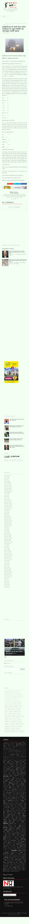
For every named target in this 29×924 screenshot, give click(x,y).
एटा (21, 769)
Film (6, 751)
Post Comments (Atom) (14, 245)
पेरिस (8, 808)
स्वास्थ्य (16, 864)
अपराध (8, 761)
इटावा (14, 708)
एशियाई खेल (12, 770)
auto (23, 746)
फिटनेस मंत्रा (15, 810)
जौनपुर (7, 791)
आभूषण (4, 766)
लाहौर (25, 840)
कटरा (6, 713)
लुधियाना (10, 841)
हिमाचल (20, 868)
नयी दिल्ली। (17, 800)
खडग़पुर (9, 781)
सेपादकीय (24, 858)
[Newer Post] (5, 242)
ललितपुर (17, 839)
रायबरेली (14, 835)
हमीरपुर (11, 867)
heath (6, 752)
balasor (15, 747)
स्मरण (8, 864)
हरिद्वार (14, 867)
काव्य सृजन (6, 776)
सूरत (20, 858)
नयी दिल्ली (7, 731)
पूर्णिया (22, 807)
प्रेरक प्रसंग (7, 809)
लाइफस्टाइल (13, 840)
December (6, 486)
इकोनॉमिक (20, 766)
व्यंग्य (21, 845)
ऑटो (19, 711)
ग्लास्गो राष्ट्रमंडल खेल (6, 785)
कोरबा (22, 716)
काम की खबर (14, 774)
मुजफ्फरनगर (5, 827)
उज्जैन (6, 711)
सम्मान (19, 854)
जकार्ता (18, 788)
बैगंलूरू (17, 818)
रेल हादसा (15, 836)
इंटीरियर (6, 767)
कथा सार (13, 771)
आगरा (21, 706)
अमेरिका (4, 762)
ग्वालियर (13, 785)
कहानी (18, 772)
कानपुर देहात (7, 716)
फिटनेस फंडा (9, 810)
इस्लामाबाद (18, 708)
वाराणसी (22, 841)
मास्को (11, 826)
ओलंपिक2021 (5, 771)
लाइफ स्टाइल (23, 839)
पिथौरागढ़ (20, 805)
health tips (23, 751)
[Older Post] (24, 242)
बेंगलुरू (25, 817)
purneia (22, 757)
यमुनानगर (17, 831)
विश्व (11, 845)
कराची (10, 713)
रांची (9, 834)
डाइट (14, 793)
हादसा (8, 868)
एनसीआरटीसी (6, 770)
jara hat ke (23, 752)
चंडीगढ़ (17, 723)
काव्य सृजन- (22, 776)
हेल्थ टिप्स (5, 869)
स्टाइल (4, 864)
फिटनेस (4, 810)
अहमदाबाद (16, 706)
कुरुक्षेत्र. (23, 778)
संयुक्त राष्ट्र (24, 854)
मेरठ (6, 830)
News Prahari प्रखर (15, 913)
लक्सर (24, 836)
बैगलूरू (13, 818)
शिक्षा (25, 846)
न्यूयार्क (13, 803)
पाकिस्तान (7, 805)
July (5, 476)
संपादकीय (14, 850)
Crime (22, 748)
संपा (8, 850)
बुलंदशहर (24, 815)
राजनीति (13, 834)
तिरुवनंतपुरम (22, 794)
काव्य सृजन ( (15, 776)
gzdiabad (15, 696)
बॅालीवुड (17, 817)
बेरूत (9, 818)
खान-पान (13, 781)
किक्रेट (13, 778)
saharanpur (8, 703)
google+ (11, 183)
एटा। (25, 769)
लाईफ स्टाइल (20, 840)
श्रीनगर (18, 848)
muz (18, 698)
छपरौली (10, 788)
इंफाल (10, 708)
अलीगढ (6, 706)
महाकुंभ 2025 (21, 825)
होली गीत (16, 871)
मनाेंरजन (13, 822)
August (6, 475)
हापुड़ (16, 868)
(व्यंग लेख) (13, 743)
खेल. (6, 783)
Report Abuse (8, 875)
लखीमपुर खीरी (16, 837)
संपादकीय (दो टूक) (14, 852)
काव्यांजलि (4, 778)
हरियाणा (19, 867)
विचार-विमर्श (8, 844)
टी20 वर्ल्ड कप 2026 (20, 791)
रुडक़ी (9, 836)
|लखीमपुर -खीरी (14, 746)
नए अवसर (16, 799)
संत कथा (10, 849)
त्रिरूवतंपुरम (21, 795)
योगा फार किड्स (23, 832)
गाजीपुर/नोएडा (14, 721)
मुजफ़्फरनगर (13, 827)
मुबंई (6, 829)
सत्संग (5, 850)
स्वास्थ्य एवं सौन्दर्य (22, 864)
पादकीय (12, 805)
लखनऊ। (10, 837)
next (5, 657)
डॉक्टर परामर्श (16, 794)
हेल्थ (23, 868)
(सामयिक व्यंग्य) (10, 745)
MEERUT (17, 691)
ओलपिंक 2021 (22, 770)
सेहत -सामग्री (11, 859)
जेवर (20, 790)
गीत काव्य (4, 784)
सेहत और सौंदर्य (18, 859)
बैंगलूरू (20, 818)
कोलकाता (6, 780)
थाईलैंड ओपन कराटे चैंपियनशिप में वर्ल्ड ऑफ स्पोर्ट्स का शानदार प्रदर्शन (16, 426)
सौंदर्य (14, 863)
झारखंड (11, 791)
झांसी (15, 791)
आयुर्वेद (8, 766)
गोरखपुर (6, 723)
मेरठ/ (16, 830)
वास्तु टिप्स (20, 842)
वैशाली (14, 845)
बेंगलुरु (21, 817)
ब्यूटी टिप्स (15, 819)
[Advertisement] (14, 283)
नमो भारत (21, 799)
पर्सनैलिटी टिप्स (20, 804)
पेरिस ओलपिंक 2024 (13, 808)
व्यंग (17, 845)
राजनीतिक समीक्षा (19, 834)
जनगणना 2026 (23, 788)
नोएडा (17, 731)
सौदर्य (11, 863)
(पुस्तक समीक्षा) (22, 742)
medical (5, 755)
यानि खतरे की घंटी (7, 832)
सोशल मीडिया (7, 863)
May (5, 479)
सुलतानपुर (12, 858)
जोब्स (4, 791)
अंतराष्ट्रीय (10, 760)
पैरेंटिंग (20, 808)
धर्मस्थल (19, 798)
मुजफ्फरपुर (18, 827)
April (5, 481)
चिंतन (14, 786)
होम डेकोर (8, 871)
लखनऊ (4, 837)
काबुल (10, 774)
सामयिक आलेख (13, 857)
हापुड (12, 868)
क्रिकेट (16, 780)
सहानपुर (24, 856)
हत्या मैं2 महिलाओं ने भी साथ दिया (19, 866)
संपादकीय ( (13, 853)
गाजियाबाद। (7, 721)
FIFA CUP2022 (23, 750)
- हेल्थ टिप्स (11, 742)
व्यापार (8, 846)
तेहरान (17, 795)
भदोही (25, 819)
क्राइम (11, 780)
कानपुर (19, 713)
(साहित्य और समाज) (20, 745)
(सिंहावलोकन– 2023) (6, 746)
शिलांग (5, 848)
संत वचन (19, 849)
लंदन (13, 839)
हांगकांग (23, 867)
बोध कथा (9, 819)
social (18, 759)
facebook (24, 183)
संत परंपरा (15, 849)
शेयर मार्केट (9, 848)
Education (5, 750)
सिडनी (4, 858)
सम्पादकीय (11, 854)
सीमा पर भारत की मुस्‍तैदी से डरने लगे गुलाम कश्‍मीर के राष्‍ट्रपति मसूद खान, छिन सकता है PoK (17, 252)
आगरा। (6, 765)
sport (23, 759)
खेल (14, 718)
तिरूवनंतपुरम (7, 728)
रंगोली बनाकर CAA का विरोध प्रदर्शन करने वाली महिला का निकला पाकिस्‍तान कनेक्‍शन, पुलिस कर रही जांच (18, 260)
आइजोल (16, 764)
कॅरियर (4, 779)
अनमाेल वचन (15, 760)
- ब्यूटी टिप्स (5, 742)
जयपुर (13, 790)
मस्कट (16, 825)
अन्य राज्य (14, 703)
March (5, 482)
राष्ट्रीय (4, 836)
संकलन (6, 849)
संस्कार (21, 856)
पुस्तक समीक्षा (7, 807)
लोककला (18, 841)
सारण (19, 857)
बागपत (9, 814)
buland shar (8, 696)
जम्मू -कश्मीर (12, 726)
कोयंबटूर (17, 716)
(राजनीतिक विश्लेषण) (6, 743)
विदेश (18, 844)
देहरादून (13, 728)
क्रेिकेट (20, 780)
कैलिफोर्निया (8, 779)
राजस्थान (24, 834)
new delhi (7, 701)
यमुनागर (13, 831)
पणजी (25, 803)
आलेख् (16, 766)
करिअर (25, 771)
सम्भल (15, 854)
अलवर (13, 762)
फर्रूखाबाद (22, 809)
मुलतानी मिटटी (23, 829)
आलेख (12, 766)
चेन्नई (22, 723)
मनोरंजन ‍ (15, 823)
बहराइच (4, 814)
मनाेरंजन (5, 822)
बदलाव (8, 813)
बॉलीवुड (4, 819)
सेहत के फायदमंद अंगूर (10, 861)
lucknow (7, 698)
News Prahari (6, 32)
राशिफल (22, 835)
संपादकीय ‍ (22, 852)
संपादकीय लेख (5, 853)
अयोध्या (8, 762)
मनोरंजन (5, 823)
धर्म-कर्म (13, 798)
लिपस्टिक (6, 841)
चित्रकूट (18, 786)
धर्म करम (4, 798)
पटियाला (21, 803)
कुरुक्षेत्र (18, 778)
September (7, 490)
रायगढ (10, 835)
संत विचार (24, 849)
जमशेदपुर (6, 789)
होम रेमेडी (12, 871)
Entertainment (13, 750)
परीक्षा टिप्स (6, 804)
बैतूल (24, 818)
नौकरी (9, 803)
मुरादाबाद (18, 829)
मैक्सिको (23, 830)
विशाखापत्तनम (6, 845)
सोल (25, 862)
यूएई (12, 832)
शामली (21, 846)
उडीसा (10, 711)
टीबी (3, 793)
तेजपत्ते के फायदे (11, 795)
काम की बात (20, 774)
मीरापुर (15, 826)
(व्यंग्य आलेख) (18, 743)
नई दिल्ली (18, 728)
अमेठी (19, 703)
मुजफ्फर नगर (20, 826)
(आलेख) (16, 742)
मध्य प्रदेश (22, 820)
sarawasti (13, 759)
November (6, 488)
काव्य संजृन (22, 775)
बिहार (13, 815)
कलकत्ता (14, 713)
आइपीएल (20, 764)
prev (4, 657)
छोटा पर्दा (14, 788)
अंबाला (12, 761)
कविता (13, 772)
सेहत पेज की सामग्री (19, 861)
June (5, 478)
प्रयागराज (24, 808)
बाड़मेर (19, 814)
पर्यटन (15, 804)
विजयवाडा (13, 844)
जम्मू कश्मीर (20, 789)
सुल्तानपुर (16, 858)
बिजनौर (8, 815)
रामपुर (6, 835)
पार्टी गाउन (16, 805)
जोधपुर (24, 790)
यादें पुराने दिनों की (23, 831)
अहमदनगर (6, 764)
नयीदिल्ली (12, 731)
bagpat (19, 693)
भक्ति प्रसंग (20, 819)
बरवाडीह (18, 813)
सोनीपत (21, 862)
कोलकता (6, 718)
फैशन (8, 812)
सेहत (5, 859)
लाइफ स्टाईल (7, 840)
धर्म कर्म (9, 798)
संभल (7, 854)
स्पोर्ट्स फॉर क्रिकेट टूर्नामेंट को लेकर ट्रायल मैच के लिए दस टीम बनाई (16, 439)
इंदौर (6, 708)
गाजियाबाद (19, 718)
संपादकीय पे (19, 853)
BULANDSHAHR (9, 691)
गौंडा (17, 784)
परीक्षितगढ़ (11, 804)
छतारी (25, 786)
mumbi (13, 698)
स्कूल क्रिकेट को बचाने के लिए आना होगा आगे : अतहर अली (17, 420)
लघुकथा (4, 839)
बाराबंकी (23, 814)
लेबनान (14, 841)
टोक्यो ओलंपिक (8, 793)
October (6, 489)
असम (25, 762)
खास (11, 718)
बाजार (14, 814)
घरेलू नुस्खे (23, 785)
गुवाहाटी (19, 721)
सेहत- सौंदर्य (10, 862)
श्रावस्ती (14, 848)
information (11, 752)
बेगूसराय (6, 818)
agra (20, 746)
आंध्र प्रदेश (22, 765)
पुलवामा (25, 805)
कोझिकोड (13, 779)
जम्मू (9, 789)
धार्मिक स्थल (24, 798)
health (16, 751)
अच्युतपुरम (4, 760)
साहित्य (23, 857)
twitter (17, 183)
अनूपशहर (20, 760)
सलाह (10, 856)
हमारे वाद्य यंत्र (5, 867)
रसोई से (5, 834)
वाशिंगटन (9, 842)
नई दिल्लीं (11, 799)
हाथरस (4, 868)
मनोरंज (22, 822)
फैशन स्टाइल (20, 812)
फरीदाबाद (13, 809)
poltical (17, 757)
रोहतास (20, 836)
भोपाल (10, 820)
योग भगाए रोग (16, 832)
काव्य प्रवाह (16, 775)
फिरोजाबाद (20, 810)
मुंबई (10, 829)
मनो (18, 822)
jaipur (21, 696)
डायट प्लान (10, 794)
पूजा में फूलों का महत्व (15, 807)
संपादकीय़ (24, 850)
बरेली (23, 813)
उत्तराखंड (15, 711)
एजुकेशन (17, 769)
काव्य (11, 775)
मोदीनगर (8, 831)
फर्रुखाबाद (17, 809)
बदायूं (14, 813)
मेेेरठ (19, 830)
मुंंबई (14, 829)
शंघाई (17, 846)
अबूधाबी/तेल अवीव (17, 761)
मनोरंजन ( (10, 825)
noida (13, 701)
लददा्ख (10, 839)
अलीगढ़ (11, 706)
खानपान (17, 781)
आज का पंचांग (11, 765)
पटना (17, 803)
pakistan (19, 701)
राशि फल (18, 835)
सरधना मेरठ (6, 856)
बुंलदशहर (7, 817)
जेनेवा (17, 790)
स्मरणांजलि (11, 864)
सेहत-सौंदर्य (16, 862)
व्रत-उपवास (13, 846)
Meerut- (22, 755)
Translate (14, 896)
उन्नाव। (13, 769)
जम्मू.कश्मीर (19, 726)
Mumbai (7, 693)
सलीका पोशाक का (15, 856)
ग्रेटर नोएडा (12, 723)
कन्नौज (18, 771)
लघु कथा (22, 837)
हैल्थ (4, 871)
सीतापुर (8, 858)
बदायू (11, 813)
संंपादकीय (7, 852)
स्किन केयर (22, 863)
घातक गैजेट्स (5, 786)
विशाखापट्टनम (23, 844)
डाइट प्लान (18, 793)
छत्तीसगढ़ (7, 726)
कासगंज (13, 716)
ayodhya (13, 693)
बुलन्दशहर (12, 817)
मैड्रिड (4, 831)
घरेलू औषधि (18, 785)
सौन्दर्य (18, 863)
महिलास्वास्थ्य (5, 826)
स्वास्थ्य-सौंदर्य (5, 866)
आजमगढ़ (17, 765)
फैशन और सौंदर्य (13, 812)
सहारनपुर (21, 731)
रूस (12, 836)
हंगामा (11, 866)
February (6, 483)
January (6, 485)
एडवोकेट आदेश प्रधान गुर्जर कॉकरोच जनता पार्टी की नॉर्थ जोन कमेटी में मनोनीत (17, 433)
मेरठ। (12, 830)
